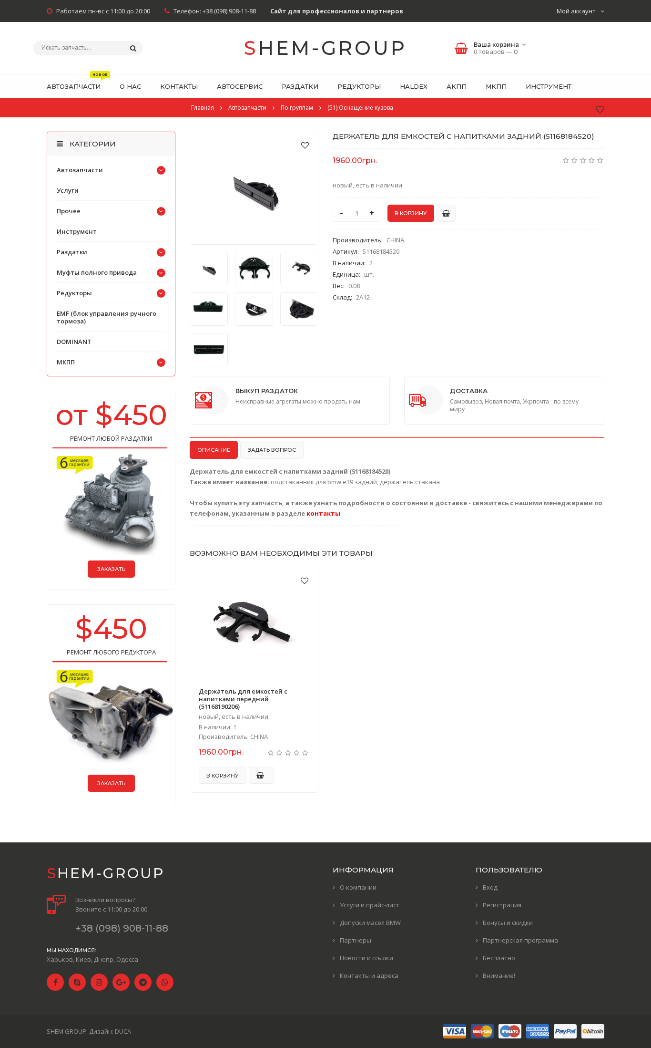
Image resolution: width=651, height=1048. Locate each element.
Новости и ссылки (366, 958)
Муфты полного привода (97, 272)
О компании (358, 887)
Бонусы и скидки (508, 922)
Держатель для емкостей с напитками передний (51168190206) (243, 698)
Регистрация (502, 905)
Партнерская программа (520, 940)
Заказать (111, 569)
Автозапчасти (80, 170)
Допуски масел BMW (370, 922)
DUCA (123, 1031)
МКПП (66, 362)
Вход (490, 887)
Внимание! (499, 975)
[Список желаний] (600, 109)
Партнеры (355, 940)
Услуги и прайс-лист (369, 905)
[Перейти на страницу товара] (254, 623)
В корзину (222, 775)
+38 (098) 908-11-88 (229, 11)
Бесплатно (499, 958)
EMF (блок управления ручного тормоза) (106, 317)
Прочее (69, 211)
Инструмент (77, 231)
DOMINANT (74, 341)
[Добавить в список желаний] (305, 145)
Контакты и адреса (369, 975)
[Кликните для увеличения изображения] (254, 188)
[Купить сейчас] (446, 213)
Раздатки (72, 252)
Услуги (68, 190)
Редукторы (74, 293)
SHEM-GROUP (325, 48)
